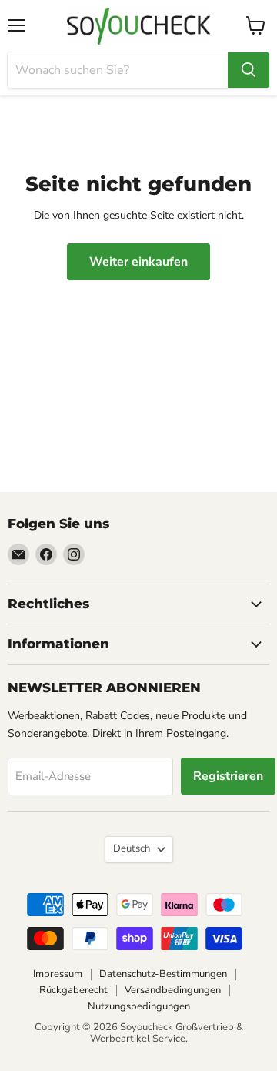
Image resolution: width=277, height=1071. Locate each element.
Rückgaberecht (73, 990)
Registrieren (228, 776)
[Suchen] (248, 70)
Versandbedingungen (173, 990)
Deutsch (131, 848)
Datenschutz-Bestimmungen (163, 974)
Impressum (57, 974)
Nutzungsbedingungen (139, 1006)
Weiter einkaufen (138, 261)
